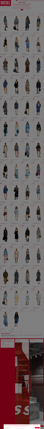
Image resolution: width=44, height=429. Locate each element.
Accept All (37, 427)
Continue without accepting (7, 427)
